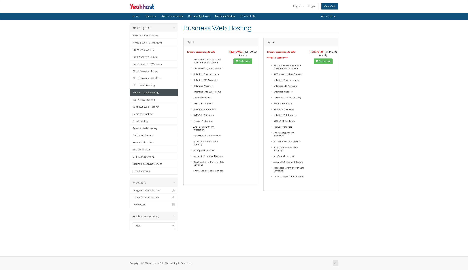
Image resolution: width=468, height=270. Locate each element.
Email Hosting (140, 121)
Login (311, 6)
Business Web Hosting (145, 92)
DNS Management (143, 156)
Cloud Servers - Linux (145, 71)
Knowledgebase (199, 16)
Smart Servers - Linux (145, 56)
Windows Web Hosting (145, 106)
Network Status (225, 16)
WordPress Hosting (144, 99)
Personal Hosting (142, 114)
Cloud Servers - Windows (147, 78)
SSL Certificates (141, 149)
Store (150, 16)
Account (327, 16)
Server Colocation (143, 142)
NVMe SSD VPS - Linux (145, 35)
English (297, 6)
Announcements (172, 16)
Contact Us (247, 16)
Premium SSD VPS (143, 49)
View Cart (329, 6)
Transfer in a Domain (146, 197)
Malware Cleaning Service (147, 163)
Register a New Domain (147, 190)
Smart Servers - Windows (147, 64)
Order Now (244, 61)
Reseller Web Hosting (145, 128)
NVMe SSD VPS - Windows (148, 42)
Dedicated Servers (143, 135)
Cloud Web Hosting (144, 85)
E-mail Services (141, 171)
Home (136, 16)
